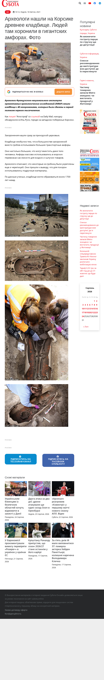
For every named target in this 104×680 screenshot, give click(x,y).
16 (97, 308)
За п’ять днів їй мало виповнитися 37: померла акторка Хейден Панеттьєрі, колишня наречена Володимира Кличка (63, 551)
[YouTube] (90, 3)
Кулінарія (84, 29)
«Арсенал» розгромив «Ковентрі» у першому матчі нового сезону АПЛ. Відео (60, 506)
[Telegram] (100, 3)
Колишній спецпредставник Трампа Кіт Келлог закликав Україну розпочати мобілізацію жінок (88, 258)
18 (85, 312)
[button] (80, 3)
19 (87, 312)
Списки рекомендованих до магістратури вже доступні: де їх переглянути (89, 66)
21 (92, 312)
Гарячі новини (87, 80)
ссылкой (35, 116)
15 (94, 308)
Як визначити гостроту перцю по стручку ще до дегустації (89, 40)
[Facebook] (94, 3)
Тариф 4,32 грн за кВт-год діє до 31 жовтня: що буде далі (88, 272)
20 (90, 312)
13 (90, 308)
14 (92, 308)
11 (85, 308)
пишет (12, 116)
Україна (91, 33)
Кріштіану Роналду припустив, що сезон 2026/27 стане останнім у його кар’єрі (39, 546)
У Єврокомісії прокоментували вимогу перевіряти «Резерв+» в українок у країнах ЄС (16, 548)
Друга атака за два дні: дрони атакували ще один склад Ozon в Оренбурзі (39, 504)
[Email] (84, 3)
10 (83, 308)
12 (87, 308)
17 (83, 312)
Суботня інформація (89, 53)
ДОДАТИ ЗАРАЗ (63, 92)
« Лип (85, 326)
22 (94, 312)
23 (97, 312)
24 (83, 316)
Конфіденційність (13, 613)
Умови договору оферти (16, 610)
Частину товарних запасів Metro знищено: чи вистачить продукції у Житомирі (87, 95)
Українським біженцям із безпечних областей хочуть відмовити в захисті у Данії (14, 506)
